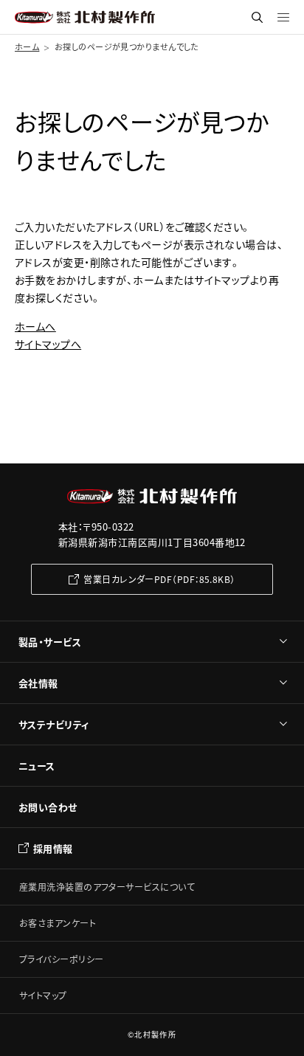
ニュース (36, 766)
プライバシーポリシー (61, 959)
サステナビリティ (53, 724)
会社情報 (38, 683)
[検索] (257, 17)
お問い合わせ (47, 807)
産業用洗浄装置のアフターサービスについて (107, 886)
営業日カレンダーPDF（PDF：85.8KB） (159, 579)
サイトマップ (43, 995)
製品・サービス (49, 642)
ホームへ (35, 326)
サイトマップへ (48, 344)
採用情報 (53, 848)
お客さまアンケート (57, 923)
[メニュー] (283, 17)
